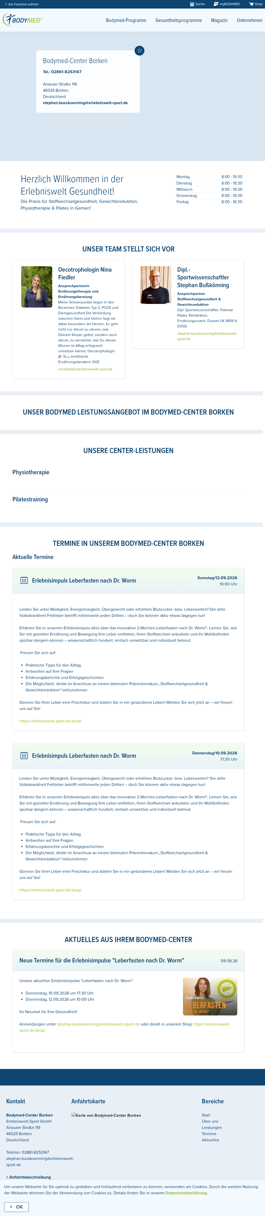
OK (19, 1207)
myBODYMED (230, 4)
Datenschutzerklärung (186, 1193)
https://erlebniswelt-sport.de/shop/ (50, 721)
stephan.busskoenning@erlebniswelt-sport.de (85, 102)
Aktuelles (210, 1140)
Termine (209, 1133)
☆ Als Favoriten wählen (21, 4)
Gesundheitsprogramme (179, 20)
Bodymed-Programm (126, 20)
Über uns (210, 1121)
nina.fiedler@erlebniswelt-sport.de (85, 369)
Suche (200, 4)
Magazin (219, 20)
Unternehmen (249, 20)
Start (206, 1115)
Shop (258, 4)
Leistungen (212, 1127)
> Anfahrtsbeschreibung (28, 1177)
